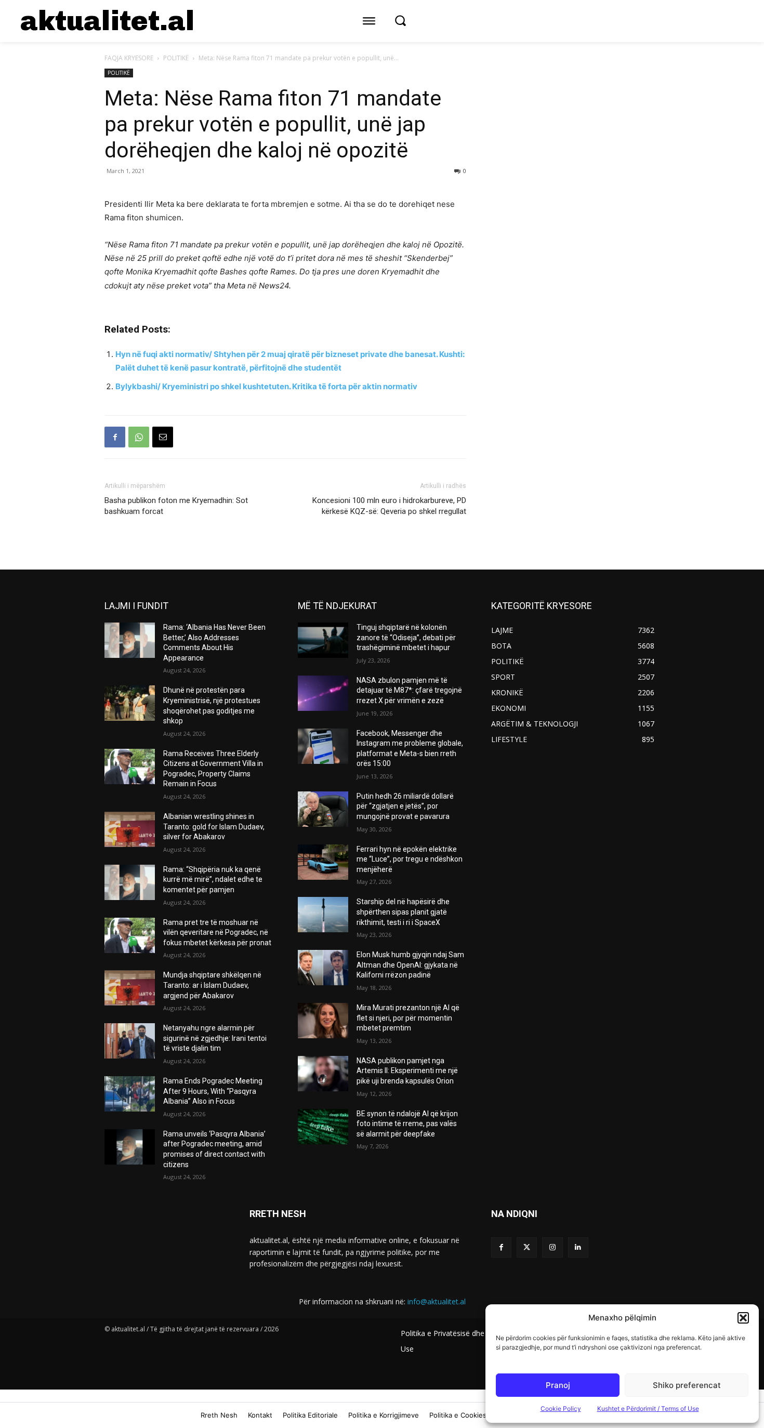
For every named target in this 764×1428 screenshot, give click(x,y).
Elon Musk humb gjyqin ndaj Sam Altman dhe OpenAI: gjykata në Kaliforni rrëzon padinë (410, 964)
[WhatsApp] (138, 437)
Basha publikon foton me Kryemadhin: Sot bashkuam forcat (176, 506)
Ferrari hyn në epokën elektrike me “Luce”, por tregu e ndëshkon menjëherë (410, 859)
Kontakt (260, 1415)
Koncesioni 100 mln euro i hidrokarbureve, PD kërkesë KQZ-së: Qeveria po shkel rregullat (389, 506)
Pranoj (558, 1385)
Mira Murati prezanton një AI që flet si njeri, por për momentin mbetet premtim (408, 1017)
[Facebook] (114, 437)
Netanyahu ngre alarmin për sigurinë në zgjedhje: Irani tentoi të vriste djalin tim (215, 1038)
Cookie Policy (561, 1408)
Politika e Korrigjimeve (383, 1415)
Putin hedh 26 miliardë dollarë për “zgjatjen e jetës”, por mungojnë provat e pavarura (405, 806)
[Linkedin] (578, 1247)
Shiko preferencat (687, 1385)
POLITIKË (176, 58)
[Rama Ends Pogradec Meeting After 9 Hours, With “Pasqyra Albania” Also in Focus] (129, 1094)
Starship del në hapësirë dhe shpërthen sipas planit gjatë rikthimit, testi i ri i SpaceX (403, 911)
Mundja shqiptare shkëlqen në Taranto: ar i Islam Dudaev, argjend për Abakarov (212, 985)
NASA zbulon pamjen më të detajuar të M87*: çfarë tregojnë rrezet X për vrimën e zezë (409, 690)
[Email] (162, 437)
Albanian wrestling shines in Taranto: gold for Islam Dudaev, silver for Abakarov (214, 826)
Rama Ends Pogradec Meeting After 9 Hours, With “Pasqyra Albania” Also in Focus (212, 1091)
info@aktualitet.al (436, 1301)
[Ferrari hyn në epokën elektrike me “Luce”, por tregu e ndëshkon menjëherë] (323, 862)
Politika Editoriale (310, 1415)
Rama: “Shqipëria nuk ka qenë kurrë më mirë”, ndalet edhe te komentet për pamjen (212, 879)
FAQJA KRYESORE (128, 58)
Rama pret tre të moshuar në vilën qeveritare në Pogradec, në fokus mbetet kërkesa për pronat (217, 932)
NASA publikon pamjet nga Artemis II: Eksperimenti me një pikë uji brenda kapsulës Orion (407, 1070)
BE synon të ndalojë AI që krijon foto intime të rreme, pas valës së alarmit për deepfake (407, 1123)
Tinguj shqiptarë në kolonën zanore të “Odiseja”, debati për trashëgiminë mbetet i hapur (406, 637)
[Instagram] (552, 1247)
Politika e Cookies (457, 1415)
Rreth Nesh (219, 1415)
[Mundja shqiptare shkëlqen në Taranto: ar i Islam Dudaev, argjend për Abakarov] (129, 988)
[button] (743, 1318)
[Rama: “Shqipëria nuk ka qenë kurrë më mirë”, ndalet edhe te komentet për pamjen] (129, 882)
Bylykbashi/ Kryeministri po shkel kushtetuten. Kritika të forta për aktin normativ (266, 386)
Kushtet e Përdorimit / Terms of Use (648, 1408)
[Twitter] (527, 1247)
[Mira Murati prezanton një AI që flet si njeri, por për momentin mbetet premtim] (323, 1020)
